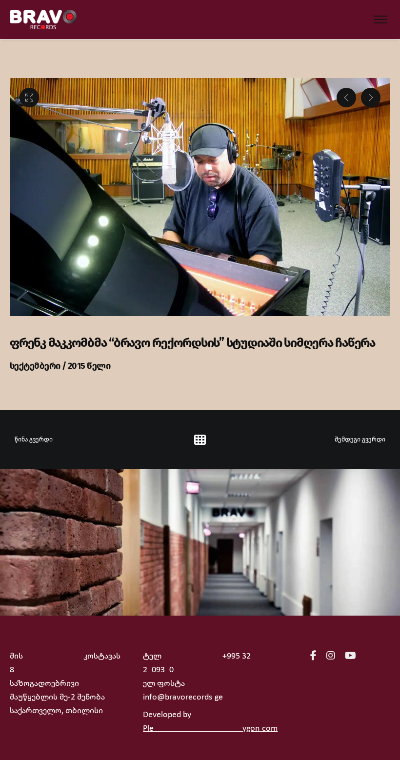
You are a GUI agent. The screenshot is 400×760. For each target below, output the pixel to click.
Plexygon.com (210, 728)
